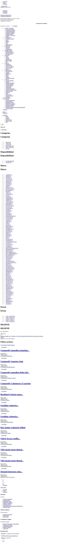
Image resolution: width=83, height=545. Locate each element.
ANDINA (8, 181)
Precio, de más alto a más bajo (37, 336)
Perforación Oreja (9, 106)
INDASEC (9, 227)
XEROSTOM (9, 301)
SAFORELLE (9, 280)
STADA (8, 289)
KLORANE (9, 239)
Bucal (7, 56)
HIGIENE (6, 55)
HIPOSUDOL (9, 226)
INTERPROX (10, 229)
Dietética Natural (9, 51)
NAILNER (9, 258)
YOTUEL (8, 302)
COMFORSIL (9, 198)
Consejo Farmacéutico (10, 100)
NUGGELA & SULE (11, 262)
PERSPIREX (9, 271)
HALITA (8, 225)
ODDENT (9, 263)
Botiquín (7, 81)
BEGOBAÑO (9, 190)
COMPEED (9, 199)
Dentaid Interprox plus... (11, 471)
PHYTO (8, 275)
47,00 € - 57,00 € (10, 318)
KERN (8, 236)
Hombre (7, 41)
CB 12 (8, 195)
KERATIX (9, 235)
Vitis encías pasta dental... (12, 449)
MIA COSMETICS (10, 252)
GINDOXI (9, 221)
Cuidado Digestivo (9, 84)
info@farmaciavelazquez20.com (11, 535)
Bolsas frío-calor (9, 71)
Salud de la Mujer (9, 95)
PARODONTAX (10, 269)
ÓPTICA (6, 63)
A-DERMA (9, 174)
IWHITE (8, 234)
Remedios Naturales (10, 52)
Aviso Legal (5, 528)
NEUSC (8, 260)
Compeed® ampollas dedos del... (15, 372)
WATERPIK (9, 298)
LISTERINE (9, 247)
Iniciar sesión (5, 516)
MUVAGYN (9, 257)
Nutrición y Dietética (10, 105)
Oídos (7, 93)
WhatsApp (5, 11)
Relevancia (3, 336)
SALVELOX (9, 281)
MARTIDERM (9, 249)
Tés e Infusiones (9, 54)
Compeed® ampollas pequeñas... (15, 350)
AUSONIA (9, 183)
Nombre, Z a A (15, 336)
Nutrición (8, 48)
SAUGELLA (9, 283)
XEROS (8, 299)
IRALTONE (9, 231)
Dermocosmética (9, 101)
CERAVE (8, 196)
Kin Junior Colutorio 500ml (13, 427)
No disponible (10, 161)
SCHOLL (8, 284)
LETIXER (9, 245)
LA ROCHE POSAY (11, 241)
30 (3, 484)
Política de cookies (7, 527)
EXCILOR (9, 213)
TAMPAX (8, 290)
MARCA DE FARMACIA (12, 248)
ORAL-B (8, 265)
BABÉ (8, 186)
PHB (8, 274)
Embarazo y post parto (10, 35)
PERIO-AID (9, 270)
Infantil (7, 36)
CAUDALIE (9, 194)
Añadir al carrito (4, 354)
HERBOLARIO (7, 50)
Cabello (7, 57)
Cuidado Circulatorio (10, 83)
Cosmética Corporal (10, 38)
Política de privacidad (7, 525)
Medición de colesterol (10, 103)
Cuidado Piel (8, 87)
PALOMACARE (10, 267)
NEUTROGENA (10, 261)
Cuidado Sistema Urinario (11, 90)
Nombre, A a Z (8, 336)
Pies (6, 62)
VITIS (8, 297)
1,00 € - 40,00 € (10, 316)
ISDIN (8, 232)
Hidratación (8, 64)
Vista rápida (3, 347)
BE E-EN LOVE (10, 189)
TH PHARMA (9, 292)
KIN (7, 238)
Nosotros (5, 109)
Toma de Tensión (9, 108)
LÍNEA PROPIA (6, 98)
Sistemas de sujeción (10, 78)
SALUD (6, 79)
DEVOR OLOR (10, 205)
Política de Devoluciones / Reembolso (11, 524)
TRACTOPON (10, 293)
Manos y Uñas (9, 60)
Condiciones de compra (8, 526)
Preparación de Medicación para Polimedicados (15, 107)
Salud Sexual (8, 94)
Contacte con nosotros (7, 514)
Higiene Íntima (9, 59)
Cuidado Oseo (9, 86)
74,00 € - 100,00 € (10, 321)
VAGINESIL (9, 294)
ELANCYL (9, 207)
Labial (7, 42)
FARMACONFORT (11, 216)
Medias (7, 74)
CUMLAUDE (9, 201)
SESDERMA (9, 288)
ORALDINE (9, 266)
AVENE (8, 185)
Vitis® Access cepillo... (10, 438)
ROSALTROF (9, 279)
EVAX (8, 212)
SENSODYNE (9, 287)
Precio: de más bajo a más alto (24, 336)
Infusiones (8, 92)
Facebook (5, 1)
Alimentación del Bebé (10, 30)
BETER (8, 191)
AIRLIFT (8, 177)
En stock (9, 162)
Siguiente (5, 485)
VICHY (8, 296)
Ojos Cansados (9, 67)
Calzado (7, 72)
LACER (8, 243)
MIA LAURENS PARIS (11, 253)
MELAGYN (9, 250)
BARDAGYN (9, 187)
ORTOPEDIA (7, 70)
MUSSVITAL (9, 256)
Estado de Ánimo (9, 91)
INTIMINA (9, 230)
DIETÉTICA (7, 45)
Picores (7, 69)
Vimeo (4, 2)
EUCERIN (9, 210)
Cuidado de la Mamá (10, 33)
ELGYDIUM (9, 208)
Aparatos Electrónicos (10, 31)
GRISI (8, 222)
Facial (7, 40)
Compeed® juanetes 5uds (12, 361)
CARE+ (8, 192)
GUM (8, 223)
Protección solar (9, 44)
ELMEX (8, 209)
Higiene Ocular (9, 65)
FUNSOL (8, 220)
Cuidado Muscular (9, 85)
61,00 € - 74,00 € (10, 320)
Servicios (6, 99)
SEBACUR (9, 285)
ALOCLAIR (9, 180)
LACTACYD (9, 244)
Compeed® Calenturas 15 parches (16, 383)
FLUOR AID (9, 218)
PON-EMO (9, 278)
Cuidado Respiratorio (10, 88)
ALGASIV (9, 178)
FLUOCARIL (9, 217)
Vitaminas (8, 96)
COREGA (8, 200)
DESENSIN (9, 204)
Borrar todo (3, 129)
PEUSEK (8, 272)
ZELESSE (9, 303)
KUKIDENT (9, 240)
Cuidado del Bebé (9, 34)
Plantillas (7, 77)
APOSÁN (8, 182)
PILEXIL (8, 276)
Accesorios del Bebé (10, 29)
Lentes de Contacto (10, 66)
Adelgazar (8, 47)
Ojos (7, 43)
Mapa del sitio (6, 515)
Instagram (5, 3)
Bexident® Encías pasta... (12, 394)
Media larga (8, 73)
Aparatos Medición (10, 80)
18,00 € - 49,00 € (10, 317)
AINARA (8, 176)
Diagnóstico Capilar (10, 102)
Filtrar (2, 337)
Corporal (7, 58)
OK (2, 124)
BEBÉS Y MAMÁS (8, 28)
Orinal (7, 76)
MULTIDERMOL (10, 254)
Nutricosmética (9, 49)
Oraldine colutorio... (10, 405)
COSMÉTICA (7, 37)
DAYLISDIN (9, 203)
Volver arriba (4, 487)
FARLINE (9, 214)
